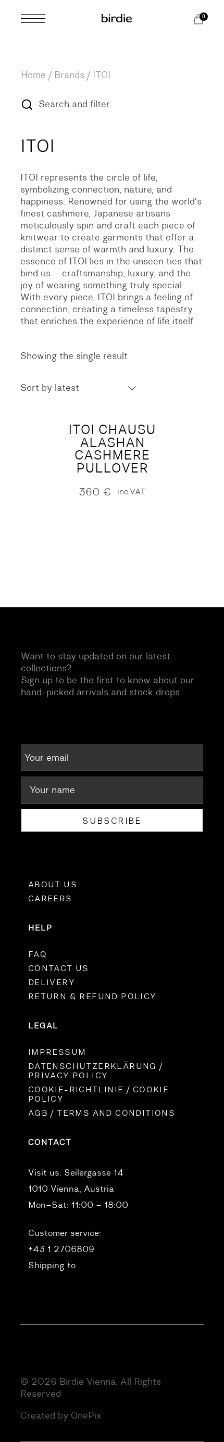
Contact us (58, 968)
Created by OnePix (61, 1415)
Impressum (57, 1052)
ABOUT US (52, 884)
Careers (50, 898)
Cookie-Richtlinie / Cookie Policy (98, 1094)
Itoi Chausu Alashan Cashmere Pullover (112, 449)
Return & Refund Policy (92, 996)
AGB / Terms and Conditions (101, 1113)
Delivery (51, 982)
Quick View (112, 408)
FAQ (37, 954)
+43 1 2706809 (61, 1249)
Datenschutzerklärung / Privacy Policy (95, 1071)
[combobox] (79, 388)
